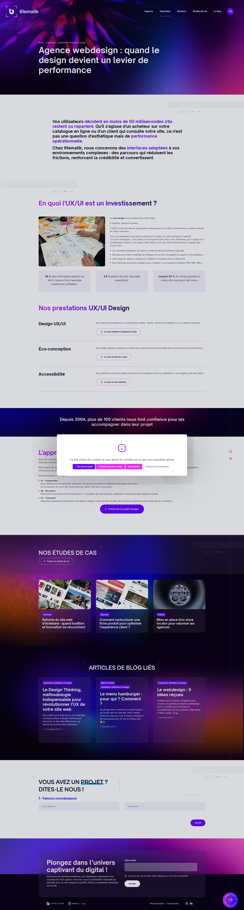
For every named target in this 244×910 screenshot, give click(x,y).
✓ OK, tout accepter (84, 466)
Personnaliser (134, 466)
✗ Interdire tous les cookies (110, 466)
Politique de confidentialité (157, 466)
